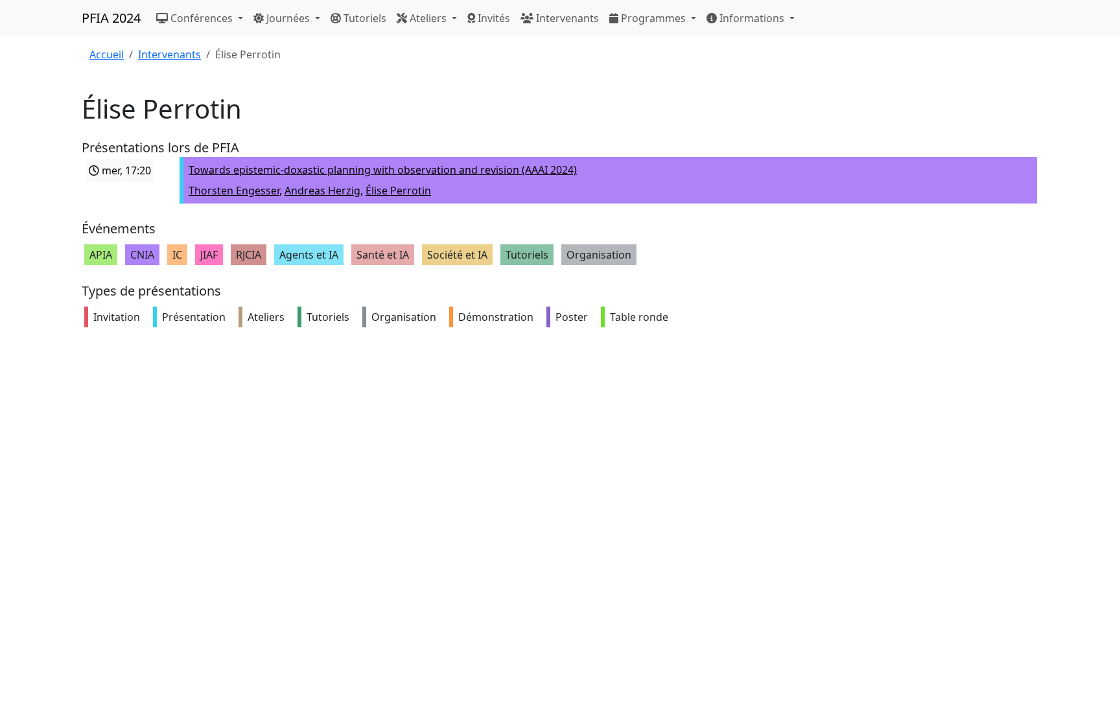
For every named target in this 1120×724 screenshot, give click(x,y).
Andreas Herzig (322, 190)
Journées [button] (288, 18)
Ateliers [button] (428, 18)
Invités (492, 18)
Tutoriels (363, 18)
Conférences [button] (201, 18)
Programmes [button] (653, 18)
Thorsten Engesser (234, 190)
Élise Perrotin (398, 190)
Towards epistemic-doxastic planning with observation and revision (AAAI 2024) (383, 170)
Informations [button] (752, 18)
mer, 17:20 (125, 170)
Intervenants (566, 18)
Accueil (106, 54)
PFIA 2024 (111, 18)
